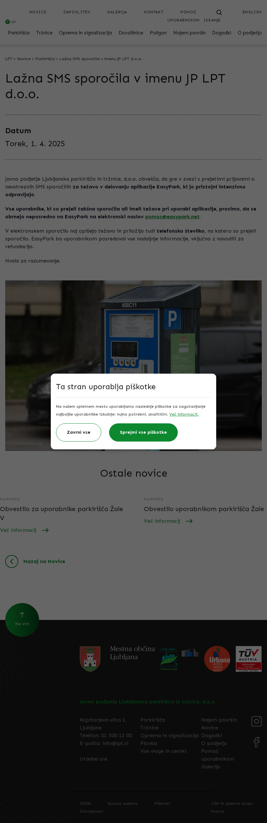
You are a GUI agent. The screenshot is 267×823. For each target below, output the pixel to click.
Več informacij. (184, 414)
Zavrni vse (79, 432)
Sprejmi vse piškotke (143, 432)
